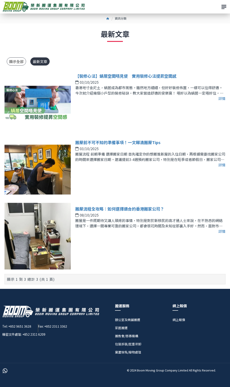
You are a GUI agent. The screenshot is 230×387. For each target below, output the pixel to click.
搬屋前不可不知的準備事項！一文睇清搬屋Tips (117, 142)
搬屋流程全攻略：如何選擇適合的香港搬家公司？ (119, 209)
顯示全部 (16, 61)
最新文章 (40, 61)
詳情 (222, 98)
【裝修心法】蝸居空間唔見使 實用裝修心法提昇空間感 (125, 76)
